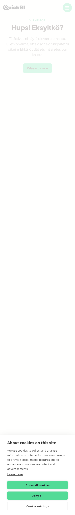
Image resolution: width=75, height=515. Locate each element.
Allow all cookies (38, 485)
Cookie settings (37, 506)
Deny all (37, 496)
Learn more (15, 474)
